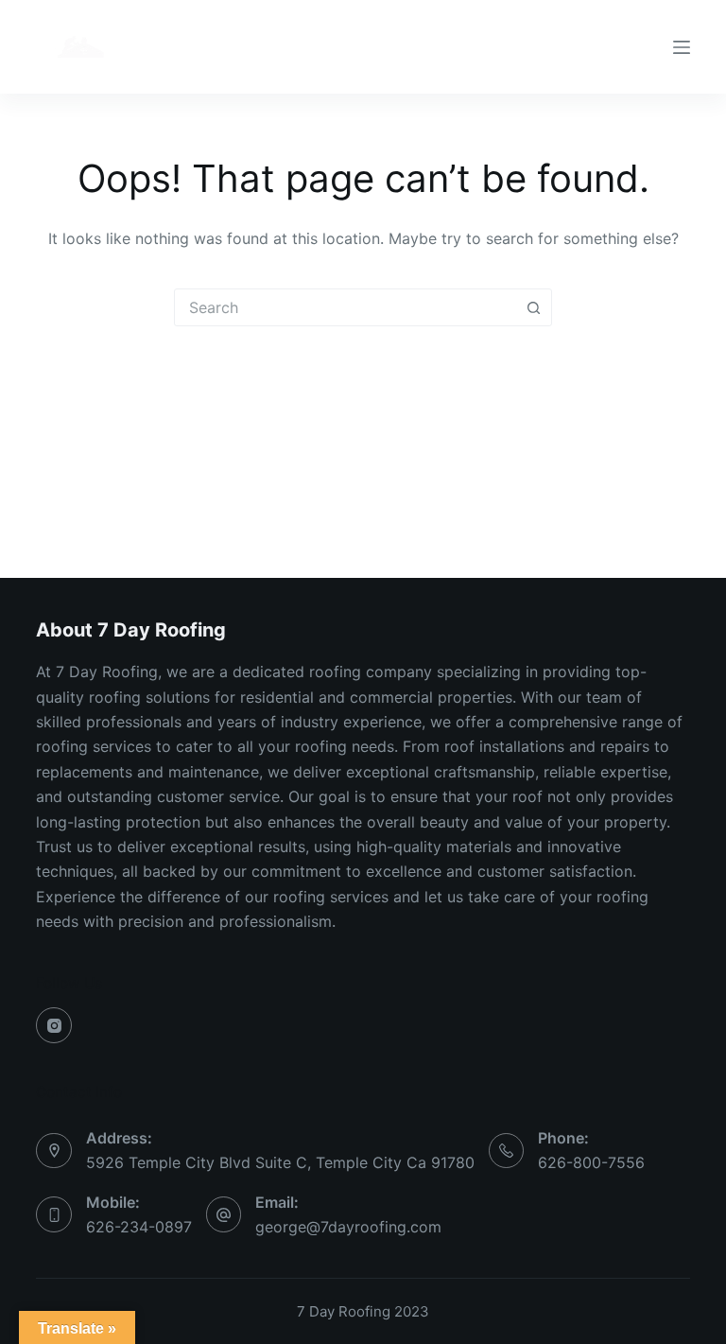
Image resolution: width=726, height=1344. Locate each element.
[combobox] (345, 307)
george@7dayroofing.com (348, 1226)
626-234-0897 (139, 1226)
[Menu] (681, 47)
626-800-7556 (591, 1162)
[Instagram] (54, 1025)
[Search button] (533, 307)
